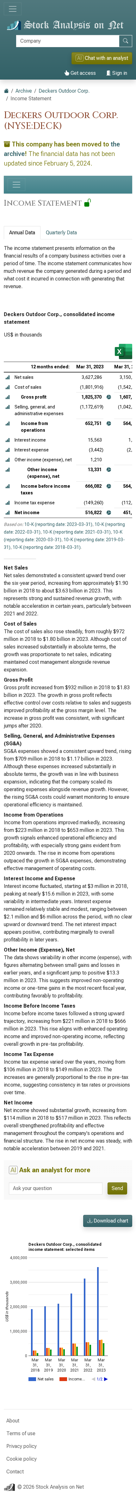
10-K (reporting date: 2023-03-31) (58, 524)
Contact (15, 1472)
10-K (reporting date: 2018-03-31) (47, 547)
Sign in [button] (119, 73)
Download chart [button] (110, 1221)
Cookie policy (21, 1459)
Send (117, 1188)
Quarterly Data (61, 233)
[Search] (125, 41)
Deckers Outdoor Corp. (64, 91)
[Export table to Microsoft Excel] (123, 351)
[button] (7, 377)
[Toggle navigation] (13, 9)
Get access (82, 73)
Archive (23, 91)
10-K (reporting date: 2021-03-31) (77, 532)
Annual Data (22, 233)
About (12, 1421)
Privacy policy (21, 1446)
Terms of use (20, 1433)
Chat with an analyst (102, 58)
